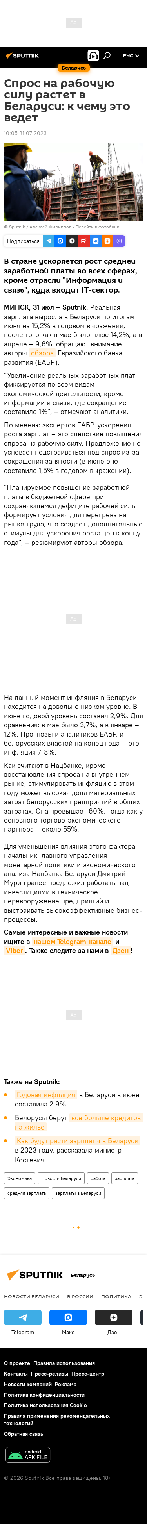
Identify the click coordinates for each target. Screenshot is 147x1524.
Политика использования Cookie (45, 1405)
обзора (42, 352)
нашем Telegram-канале (72, 941)
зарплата (124, 1178)
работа (98, 1178)
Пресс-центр (87, 1373)
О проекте (17, 1363)
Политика (116, 1296)
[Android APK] (27, 1456)
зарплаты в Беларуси (78, 1193)
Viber (14, 950)
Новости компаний (28, 1384)
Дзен (121, 950)
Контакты (16, 1373)
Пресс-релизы (49, 1373)
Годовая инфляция (46, 1094)
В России (80, 1296)
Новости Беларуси (61, 1178)
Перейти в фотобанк (97, 227)
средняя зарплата (26, 1193)
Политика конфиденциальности (44, 1394)
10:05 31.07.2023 (25, 133)
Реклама (65, 1384)
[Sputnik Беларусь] (23, 58)
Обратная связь (23, 1433)
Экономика (19, 1178)
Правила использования (64, 1363)
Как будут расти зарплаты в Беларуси (77, 1140)
